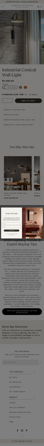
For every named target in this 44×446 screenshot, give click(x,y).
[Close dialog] (41, 209)
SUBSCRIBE (11, 230)
